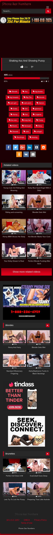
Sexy (40, 126)
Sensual (27, 126)
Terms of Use (26, 523)
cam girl (13, 103)
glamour (38, 109)
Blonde (14, 91)
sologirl (39, 131)
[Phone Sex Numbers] (21, 4)
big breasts (14, 97)
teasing (34, 137)
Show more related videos (26, 271)
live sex (14, 120)
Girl (26, 109)
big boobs (39, 91)
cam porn (27, 103)
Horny (15, 114)
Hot (26, 114)
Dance (41, 103)
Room (14, 126)
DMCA (27, 520)
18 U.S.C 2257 (12, 520)
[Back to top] (45, 527)
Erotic (15, 109)
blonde (41, 97)
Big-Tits (29, 97)
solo (27, 131)
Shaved (15, 131)
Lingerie (38, 114)
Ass (26, 91)
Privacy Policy (40, 520)
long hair (27, 120)
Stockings (20, 137)
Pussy (40, 120)
